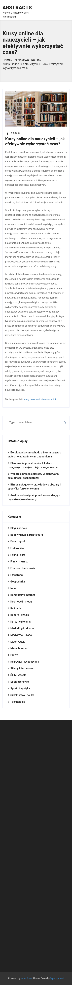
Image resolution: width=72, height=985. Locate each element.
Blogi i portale (18, 528)
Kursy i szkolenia (20, 621)
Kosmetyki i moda (21, 601)
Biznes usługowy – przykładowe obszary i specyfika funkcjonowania (34, 486)
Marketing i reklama (22, 628)
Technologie (17, 701)
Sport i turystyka (20, 688)
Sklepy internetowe (21, 668)
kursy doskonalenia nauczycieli (40, 399)
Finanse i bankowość (22, 568)
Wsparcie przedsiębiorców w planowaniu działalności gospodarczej (33, 475)
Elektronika (17, 548)
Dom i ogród (17, 541)
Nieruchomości (19, 648)
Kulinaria (15, 608)
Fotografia (16, 574)
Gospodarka (17, 581)
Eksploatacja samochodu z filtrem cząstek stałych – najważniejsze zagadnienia (34, 454)
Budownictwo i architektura (26, 534)
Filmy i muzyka (19, 561)
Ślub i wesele (18, 675)
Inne (13, 588)
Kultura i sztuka (19, 615)
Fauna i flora (17, 554)
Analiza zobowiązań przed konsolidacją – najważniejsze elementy (34, 497)
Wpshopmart (57, 978)
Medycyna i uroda (21, 635)
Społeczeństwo (19, 681)
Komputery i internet (22, 595)
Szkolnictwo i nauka (22, 695)
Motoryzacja (17, 641)
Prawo (14, 655)
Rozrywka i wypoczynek (24, 661)
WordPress (26, 978)
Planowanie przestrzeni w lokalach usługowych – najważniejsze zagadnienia (33, 465)
